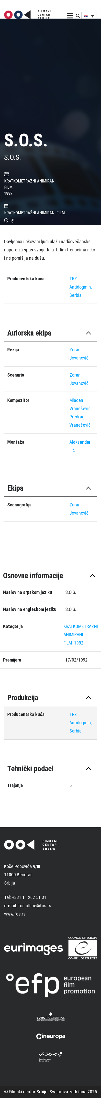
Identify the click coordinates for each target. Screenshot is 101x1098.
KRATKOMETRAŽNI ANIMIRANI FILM (80, 635)
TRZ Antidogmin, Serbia (80, 287)
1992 (8, 193)
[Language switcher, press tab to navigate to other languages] (89, 16)
